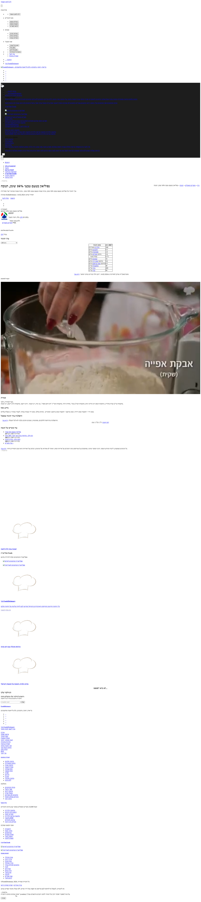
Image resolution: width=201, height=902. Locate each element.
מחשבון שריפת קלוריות (38, 132)
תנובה (181, 185)
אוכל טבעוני (9, 771)
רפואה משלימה (56, 147)
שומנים (95, 259)
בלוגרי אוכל (8, 831)
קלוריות (97, 247)
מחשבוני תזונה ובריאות (12, 130)
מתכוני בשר (60, 99)
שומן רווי (95, 261)
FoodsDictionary (6, 706)
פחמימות (95, 252)
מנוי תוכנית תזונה (6, 746)
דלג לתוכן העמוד (6, 2)
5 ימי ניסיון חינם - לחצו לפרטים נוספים (17, 126)
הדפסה (12, 198)
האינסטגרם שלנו (10, 166)
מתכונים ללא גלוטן (37, 99)
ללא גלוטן (8, 780)
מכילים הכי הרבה (10, 121)
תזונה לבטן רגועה (53, 150)
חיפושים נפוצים (5, 853)
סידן (94, 270)
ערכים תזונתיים (33, 121)
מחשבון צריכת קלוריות (48, 134)
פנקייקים (8, 869)
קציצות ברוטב (9, 170)
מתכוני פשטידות (123, 99)
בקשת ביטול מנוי (6, 747)
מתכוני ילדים (52, 99)
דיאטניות (8, 829)
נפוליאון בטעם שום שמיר (13, 432)
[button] (10, 95)
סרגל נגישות (9, 177)
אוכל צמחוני (105, 99)
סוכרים (95, 254)
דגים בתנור (8, 878)
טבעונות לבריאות (73, 150)
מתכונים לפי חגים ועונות (23, 103)
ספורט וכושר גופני (45, 147)
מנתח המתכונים (112, 103)
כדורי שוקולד (9, 863)
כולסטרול (96, 266)
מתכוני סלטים (132, 99)
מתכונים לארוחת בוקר (12, 865)
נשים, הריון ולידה (34, 147)
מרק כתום (8, 870)
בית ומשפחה (80, 147)
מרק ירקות (8, 859)
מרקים (46, 99)
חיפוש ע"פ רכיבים (22, 121)
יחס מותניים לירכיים (11, 132)
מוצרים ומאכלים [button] (20, 117)
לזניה (6, 867)
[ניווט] (2, 84)
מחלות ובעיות (66, 147)
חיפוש (7, 162)
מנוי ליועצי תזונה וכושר (8, 729)
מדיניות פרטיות (5, 742)
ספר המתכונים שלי (101, 103)
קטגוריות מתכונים (5, 757)
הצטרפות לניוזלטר (11, 172)
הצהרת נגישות (13, 56)
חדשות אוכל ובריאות (11, 147)
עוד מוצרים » (9, 443)
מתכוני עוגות (113, 99)
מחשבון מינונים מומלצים (33, 134)
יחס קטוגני (105, 422)
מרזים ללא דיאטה (42, 150)
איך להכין (87, 147)
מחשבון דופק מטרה (24, 132)
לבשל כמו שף (63, 150)
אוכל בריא (50, 103)
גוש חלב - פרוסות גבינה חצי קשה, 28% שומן (19, 435)
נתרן (94, 268)
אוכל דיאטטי (58, 103)
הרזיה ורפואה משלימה (19, 150)
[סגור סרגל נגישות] (2, 6)
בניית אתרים (18, 885)
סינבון (7, 168)
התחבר (8, 60)
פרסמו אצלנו (5, 734)
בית (198, 185)
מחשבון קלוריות (51, 132)
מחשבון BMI (9, 134)
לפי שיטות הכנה (10, 103)
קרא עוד (77, 274)
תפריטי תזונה (43, 121)
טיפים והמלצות (23, 147)
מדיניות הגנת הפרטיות (8, 896)
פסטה (74, 99)
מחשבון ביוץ (9, 141)
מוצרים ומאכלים (190, 185)
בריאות (73, 147)
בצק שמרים (8, 876)
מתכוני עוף (68, 99)
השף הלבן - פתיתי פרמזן (12, 439)
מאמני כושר (9, 836)
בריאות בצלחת (95, 150)
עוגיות (78, 99)
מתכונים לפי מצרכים (68, 103)
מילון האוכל (8, 119)
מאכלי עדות (42, 103)
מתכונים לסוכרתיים (25, 99)
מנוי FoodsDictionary (12, 63)
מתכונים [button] (19, 95)
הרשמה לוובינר (9, 175)
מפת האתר (4, 736)
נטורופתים (8, 832)
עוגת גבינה (8, 861)
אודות (3, 732)
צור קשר (12, 54)
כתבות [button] (11, 143)
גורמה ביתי (8, 150)
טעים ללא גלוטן (85, 150)
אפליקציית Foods (10, 106)
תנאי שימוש (9, 740)
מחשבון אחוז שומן (19, 134)
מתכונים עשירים (81, 103)
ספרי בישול (34, 103)
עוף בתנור (8, 872)
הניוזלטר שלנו (6, 692)
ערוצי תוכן (8, 145)
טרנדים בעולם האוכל (12, 99)
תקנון (2, 740)
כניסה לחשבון (11, 91)
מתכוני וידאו (90, 103)
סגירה (3, 898)
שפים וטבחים (9, 834)
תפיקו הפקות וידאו (7, 885)
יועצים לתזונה (9, 838)
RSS (2, 751)
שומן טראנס (96, 263)
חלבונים (95, 250)
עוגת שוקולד (9, 857)
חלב (21, 217)
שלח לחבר (5, 198)
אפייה (86, 99)
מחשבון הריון (9, 139)
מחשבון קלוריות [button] (20, 123)
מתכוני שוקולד (9, 778)
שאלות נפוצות (5, 738)
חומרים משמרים (7, 223)
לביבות (7, 874)
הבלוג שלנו (4, 749)
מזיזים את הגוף (31, 150)
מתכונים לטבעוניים (95, 99)
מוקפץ (82, 99)
